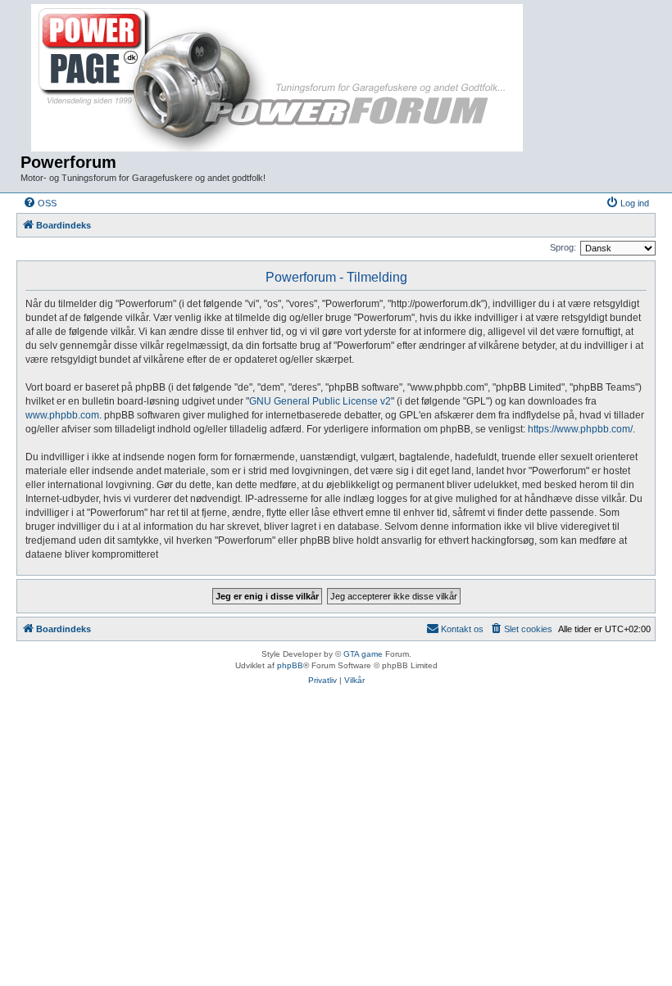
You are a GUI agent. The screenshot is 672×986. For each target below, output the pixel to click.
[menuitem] (40, 203)
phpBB (290, 665)
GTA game (363, 653)
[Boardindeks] (279, 78)
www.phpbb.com (62, 415)
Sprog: (563, 247)
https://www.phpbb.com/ (580, 429)
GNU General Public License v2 (320, 401)
